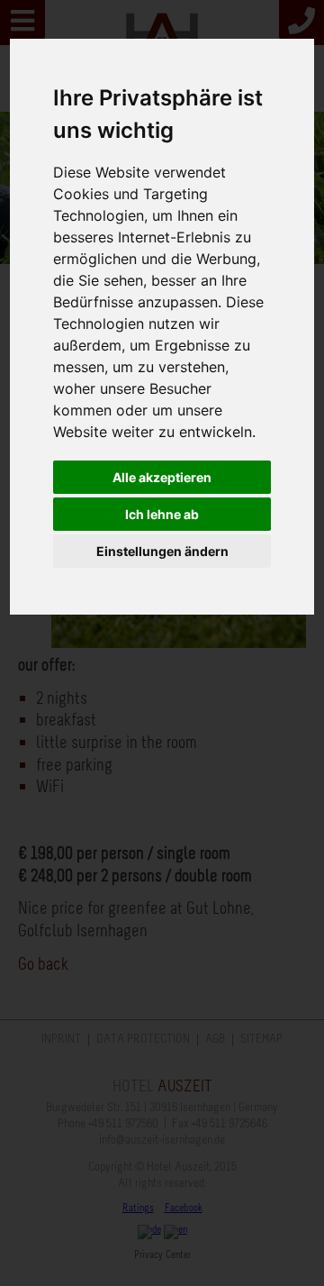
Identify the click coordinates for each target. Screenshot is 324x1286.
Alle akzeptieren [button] (162, 477)
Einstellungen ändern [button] (162, 551)
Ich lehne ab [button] (162, 514)
